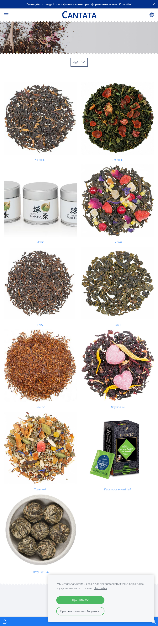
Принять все (80, 600)
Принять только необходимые (80, 611)
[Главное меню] (6, 14)
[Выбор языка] (151, 14)
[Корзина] (4, 621)
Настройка (100, 588)
